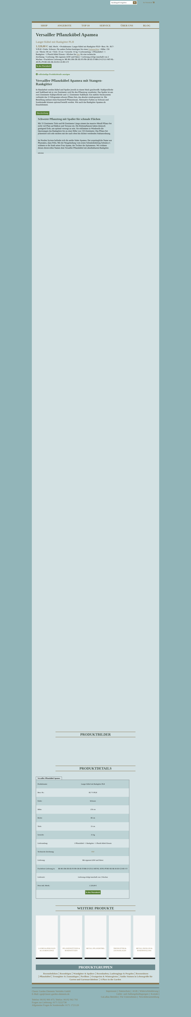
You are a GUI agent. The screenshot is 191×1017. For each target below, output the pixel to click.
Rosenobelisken (50, 973)
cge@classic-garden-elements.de (54, 994)
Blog (146, 25)
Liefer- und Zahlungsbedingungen (132, 994)
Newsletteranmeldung (149, 997)
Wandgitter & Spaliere (84, 973)
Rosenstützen (142, 973)
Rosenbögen (65, 973)
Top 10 (85, 25)
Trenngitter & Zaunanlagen (66, 976)
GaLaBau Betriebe (109, 997)
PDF (92, 852)
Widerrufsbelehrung (148, 991)
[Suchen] (135, 2)
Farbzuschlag (93, 49)
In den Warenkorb (44, 66)
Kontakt (154, 994)
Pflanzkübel (45, 976)
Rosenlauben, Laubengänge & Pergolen (115, 973)
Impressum (111, 991)
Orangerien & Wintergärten (104, 976)
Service (105, 25)
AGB (134, 991)
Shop (44, 25)
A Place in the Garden (110, 979)
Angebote (64, 25)
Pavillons (85, 976)
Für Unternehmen (128, 997)
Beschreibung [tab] (42, 113)
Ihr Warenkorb (148, 2)
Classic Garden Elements (95, 12)
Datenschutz (124, 991)
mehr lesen (41, 152)
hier (78, 54)
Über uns (127, 25)
